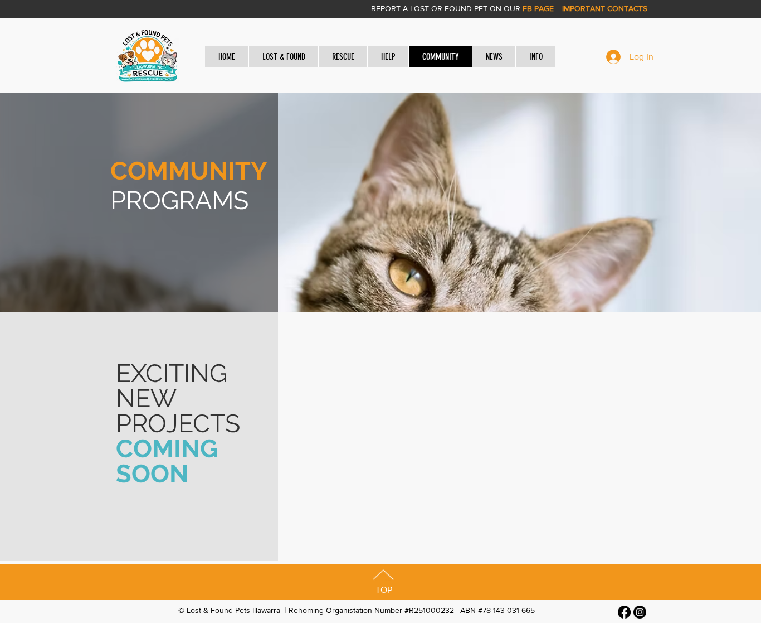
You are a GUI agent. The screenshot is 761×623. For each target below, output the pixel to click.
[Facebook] (624, 612)
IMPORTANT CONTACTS (604, 8)
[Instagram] (639, 612)
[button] (283, 56)
